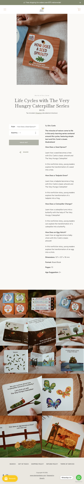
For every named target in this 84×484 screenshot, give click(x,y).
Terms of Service (67, 464)
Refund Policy (52, 464)
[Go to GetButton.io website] (78, 481)
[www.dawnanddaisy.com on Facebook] (3, 475)
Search (13, 464)
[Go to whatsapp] (78, 477)
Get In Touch (23, 464)
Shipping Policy (37, 464)
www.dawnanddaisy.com (38, 475)
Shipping (38, 113)
